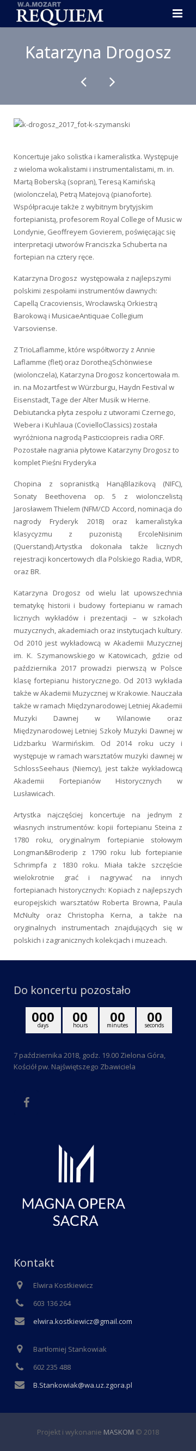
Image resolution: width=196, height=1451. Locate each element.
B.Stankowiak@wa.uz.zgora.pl (82, 1385)
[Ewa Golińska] (111, 81)
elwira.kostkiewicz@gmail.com (82, 1321)
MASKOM (118, 1432)
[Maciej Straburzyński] (84, 81)
